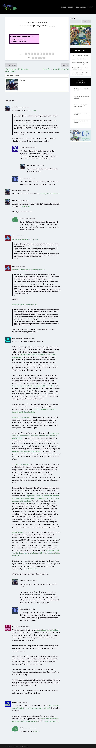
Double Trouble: (18, 532)
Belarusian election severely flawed (24, 305)
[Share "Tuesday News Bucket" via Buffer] (43, 54)
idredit (14, 702)
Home (63, 7)
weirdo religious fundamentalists (46, 630)
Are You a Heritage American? (79, 59)
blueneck (22, 147)
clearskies (76, 105)
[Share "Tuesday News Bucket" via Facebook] (25, 54)
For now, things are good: (21, 417)
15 (46, 26)
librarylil (76, 96)
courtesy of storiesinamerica (50, 194)
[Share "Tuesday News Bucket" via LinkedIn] (40, 54)
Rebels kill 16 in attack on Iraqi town (25, 239)
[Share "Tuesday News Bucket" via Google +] (31, 54)
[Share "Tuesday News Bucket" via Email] (49, 54)
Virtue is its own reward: (21, 464)
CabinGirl (29, 26)
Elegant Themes (13, 746)
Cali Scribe (15, 626)
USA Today (32, 110)
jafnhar (75, 113)
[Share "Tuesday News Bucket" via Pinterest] (37, 54)
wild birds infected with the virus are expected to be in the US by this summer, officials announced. (36, 553)
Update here (32, 569)
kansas (21, 178)
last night (36, 731)
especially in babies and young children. (26, 451)
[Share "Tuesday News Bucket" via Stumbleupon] (46, 54)
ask (13, 236)
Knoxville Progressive (17, 338)
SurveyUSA (26, 206)
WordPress (25, 746)
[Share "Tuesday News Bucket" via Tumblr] (34, 54)
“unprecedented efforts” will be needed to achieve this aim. (32, 386)
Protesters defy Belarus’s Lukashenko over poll (28, 270)
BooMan (22, 218)
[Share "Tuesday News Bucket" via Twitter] (28, 54)
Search (72, 18)
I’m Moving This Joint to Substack (80, 55)
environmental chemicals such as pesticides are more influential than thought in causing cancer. (35, 435)
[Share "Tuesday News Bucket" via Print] (52, 54)
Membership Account (84, 7)
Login (70, 7)
